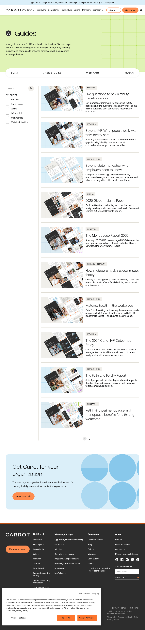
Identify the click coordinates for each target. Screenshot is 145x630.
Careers (118, 540)
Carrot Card (38, 568)
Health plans (38, 544)
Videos (129, 72)
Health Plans (66, 10)
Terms (123, 608)
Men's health (60, 573)
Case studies (93, 559)
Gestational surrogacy (64, 554)
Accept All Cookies (87, 618)
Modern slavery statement (126, 554)
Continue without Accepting (89, 593)
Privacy (115, 608)
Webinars (93, 72)
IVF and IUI (59, 544)
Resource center (95, 540)
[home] (13, 10)
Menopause (60, 568)
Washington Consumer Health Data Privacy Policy (122, 618)
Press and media (122, 544)
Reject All (66, 618)
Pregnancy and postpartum (67, 559)
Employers (41, 10)
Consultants (53, 10)
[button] (28, 10)
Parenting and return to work (67, 563)
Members (86, 10)
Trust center (134, 608)
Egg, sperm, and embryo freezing (69, 540)
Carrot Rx (37, 563)
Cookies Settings (18, 618)
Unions (77, 10)
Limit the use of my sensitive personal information (119, 612)
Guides (91, 549)
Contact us (120, 549)
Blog (14, 72)
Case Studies (52, 72)
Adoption (58, 549)
